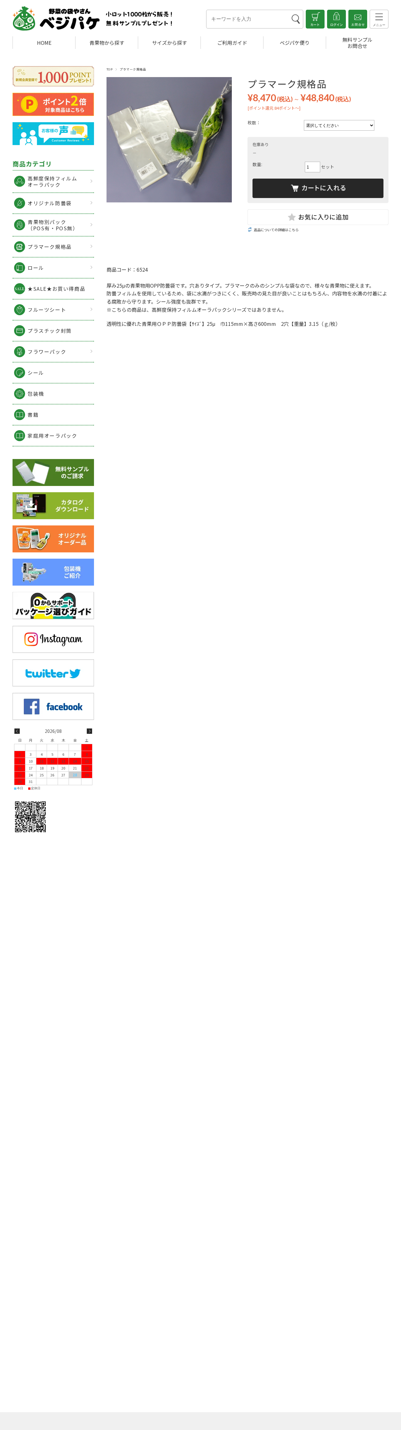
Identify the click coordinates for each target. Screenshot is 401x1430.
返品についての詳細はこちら (276, 229)
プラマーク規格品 (133, 69)
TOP (109, 69)
